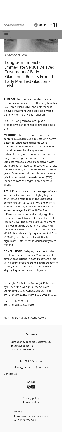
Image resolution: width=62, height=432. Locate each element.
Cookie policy (31, 402)
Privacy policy (31, 398)
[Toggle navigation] (6, 34)
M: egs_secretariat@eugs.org (31, 367)
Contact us (10, 374)
